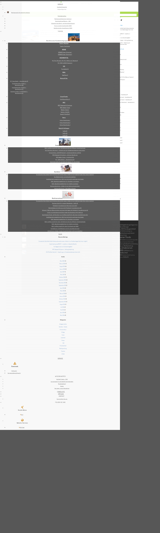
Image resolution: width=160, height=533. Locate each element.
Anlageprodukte (63, 324)
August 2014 (62, 304)
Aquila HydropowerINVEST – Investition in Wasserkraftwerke (63, 244)
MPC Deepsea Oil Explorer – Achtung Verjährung (63, 249)
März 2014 (62, 315)
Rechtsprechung (63, 348)
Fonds (63, 335)
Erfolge (63, 332)
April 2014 (62, 312)
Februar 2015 (62, 293)
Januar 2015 (62, 296)
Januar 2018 (62, 269)
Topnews (63, 351)
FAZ (63, 343)
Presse (63, 340)
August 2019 (62, 266)
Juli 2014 (62, 307)
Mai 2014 (62, 310)
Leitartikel (63, 337)
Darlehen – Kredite (63, 327)
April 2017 (62, 271)
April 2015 (62, 288)
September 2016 (62, 280)
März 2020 (62, 261)
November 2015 (62, 282)
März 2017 (62, 274)
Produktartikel (63, 345)
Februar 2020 (62, 263)
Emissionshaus (63, 329)
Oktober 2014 (62, 299)
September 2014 (62, 301)
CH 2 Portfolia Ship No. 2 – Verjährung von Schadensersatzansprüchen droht (63, 252)
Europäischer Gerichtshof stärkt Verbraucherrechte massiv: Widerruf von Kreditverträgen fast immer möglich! (63, 241)
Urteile (63, 354)
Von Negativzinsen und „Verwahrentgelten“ (63, 246)
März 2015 (62, 290)
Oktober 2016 (62, 277)
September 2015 (62, 285)
